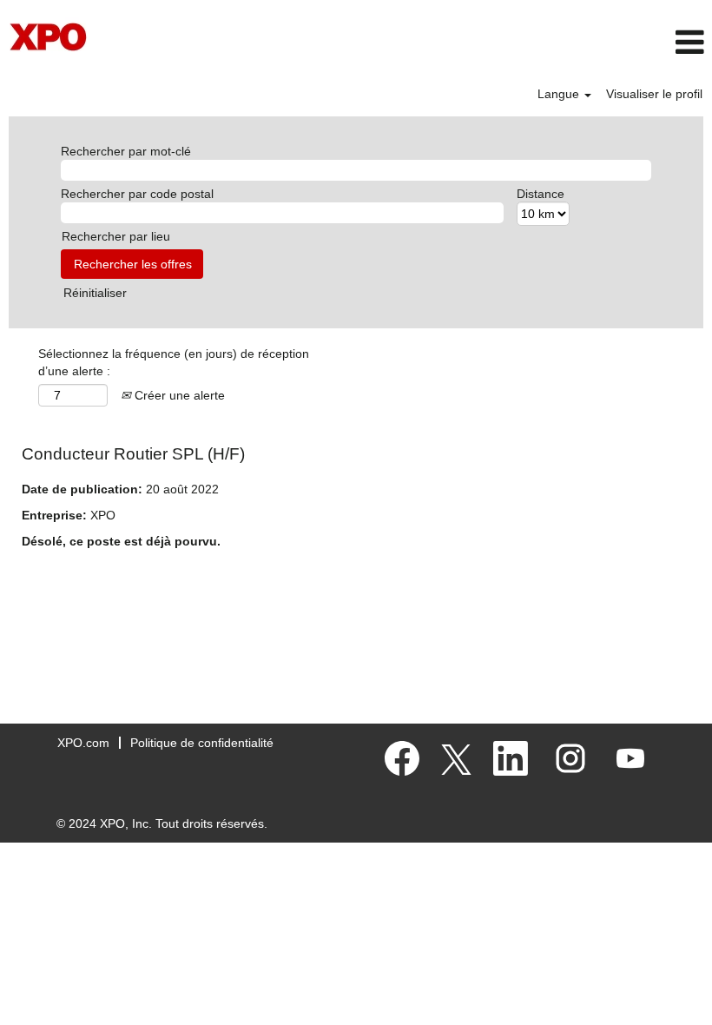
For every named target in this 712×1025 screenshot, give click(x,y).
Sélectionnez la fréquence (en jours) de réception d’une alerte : (173, 362)
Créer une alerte (178, 395)
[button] (593, 42)
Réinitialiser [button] (95, 293)
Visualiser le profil (654, 94)
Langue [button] (560, 94)
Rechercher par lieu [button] (116, 236)
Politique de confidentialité (202, 743)
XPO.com (83, 743)
